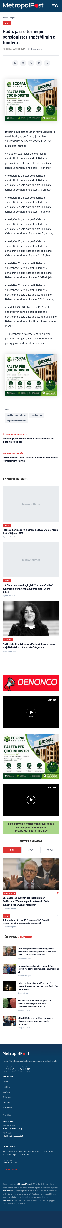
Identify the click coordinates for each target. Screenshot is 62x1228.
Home (5, 17)
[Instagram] (13, 1069)
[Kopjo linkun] (47, 63)
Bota (6, 916)
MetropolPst (16, 1053)
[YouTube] (28, 1069)
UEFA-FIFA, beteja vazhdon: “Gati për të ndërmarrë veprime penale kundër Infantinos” (36, 1021)
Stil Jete (7, 1097)
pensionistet (36, 415)
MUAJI (50, 850)
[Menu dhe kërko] (52, 6)
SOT (12, 850)
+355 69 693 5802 (11, 1162)
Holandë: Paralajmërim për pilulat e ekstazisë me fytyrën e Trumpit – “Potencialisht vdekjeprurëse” (34, 1003)
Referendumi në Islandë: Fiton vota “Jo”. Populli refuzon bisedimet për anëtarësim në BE (38, 969)
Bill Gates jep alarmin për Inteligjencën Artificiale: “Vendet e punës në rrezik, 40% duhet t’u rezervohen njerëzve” (26, 901)
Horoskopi (7, 1107)
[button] (31, 712)
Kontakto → (13, 1169)
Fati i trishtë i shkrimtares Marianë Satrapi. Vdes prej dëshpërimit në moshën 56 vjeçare (29, 646)
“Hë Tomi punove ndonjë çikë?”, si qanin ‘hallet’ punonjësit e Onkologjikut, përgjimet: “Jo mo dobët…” (28, 589)
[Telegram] (39, 63)
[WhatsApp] (31, 63)
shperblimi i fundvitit (16, 420)
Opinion (6, 1092)
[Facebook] (15, 63)
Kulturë (8, 640)
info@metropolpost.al (13, 1136)
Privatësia (7, 1115)
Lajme (12, 17)
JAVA (31, 850)
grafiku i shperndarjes (16, 415)
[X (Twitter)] (21, 1069)
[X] (23, 63)
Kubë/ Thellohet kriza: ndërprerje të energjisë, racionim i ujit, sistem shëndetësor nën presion (38, 986)
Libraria (6, 1102)
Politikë (6, 1087)
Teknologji (9, 894)
